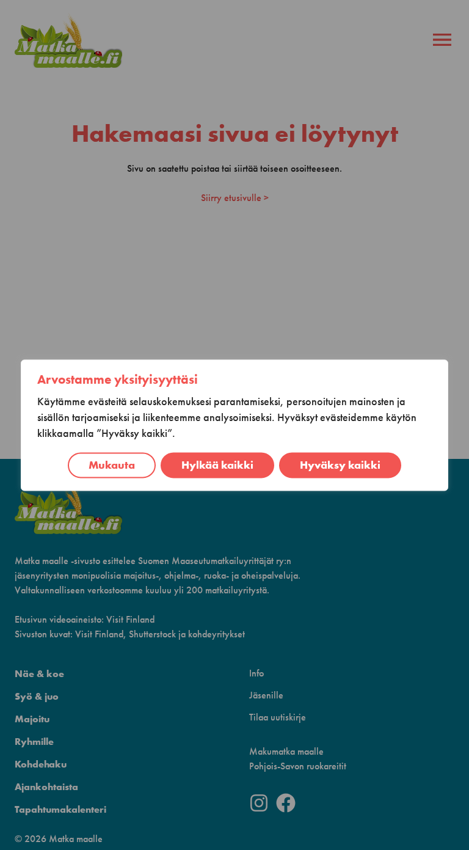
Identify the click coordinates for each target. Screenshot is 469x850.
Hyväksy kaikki (340, 465)
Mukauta (112, 465)
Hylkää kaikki (217, 465)
